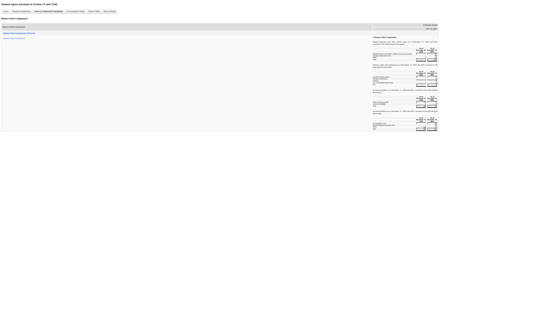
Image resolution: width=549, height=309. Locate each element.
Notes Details (110, 11)
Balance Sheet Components (14, 38)
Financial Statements (21, 11)
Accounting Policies (75, 11)
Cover (6, 11)
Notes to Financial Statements (48, 11)
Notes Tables (94, 11)
